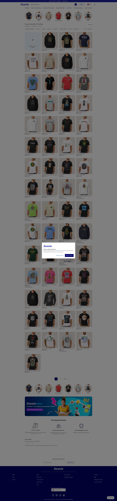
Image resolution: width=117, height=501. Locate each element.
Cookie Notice (58, 250)
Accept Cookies (69, 255)
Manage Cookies (59, 255)
